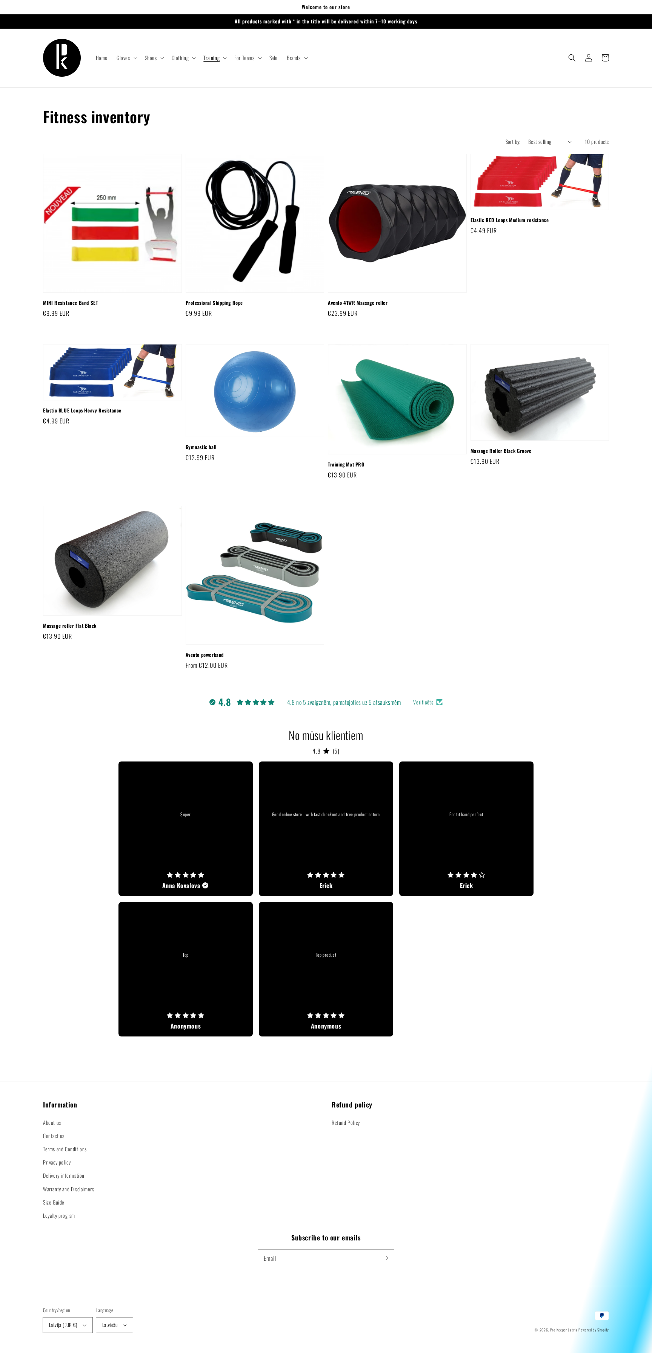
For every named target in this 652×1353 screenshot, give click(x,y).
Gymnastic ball (201, 446)
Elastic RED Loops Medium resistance (510, 219)
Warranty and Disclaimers (68, 1189)
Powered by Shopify (593, 1330)
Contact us (54, 1136)
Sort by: (513, 141)
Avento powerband (205, 654)
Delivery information (64, 1175)
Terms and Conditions (65, 1149)
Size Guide (54, 1202)
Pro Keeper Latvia (564, 1330)
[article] (185, 828)
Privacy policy (57, 1162)
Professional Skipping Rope (214, 302)
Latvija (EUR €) (63, 1324)
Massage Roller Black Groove (501, 450)
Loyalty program (59, 1215)
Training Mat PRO (346, 464)
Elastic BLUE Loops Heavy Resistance (82, 410)
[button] (126, 58)
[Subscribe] (385, 1258)
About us (52, 1122)
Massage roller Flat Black (70, 625)
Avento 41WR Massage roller (358, 302)
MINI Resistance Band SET (70, 302)
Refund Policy (346, 1122)
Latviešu (109, 1324)
